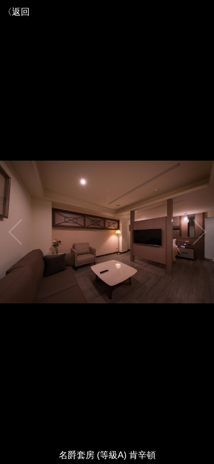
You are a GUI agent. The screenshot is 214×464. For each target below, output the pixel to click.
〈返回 (16, 12)
